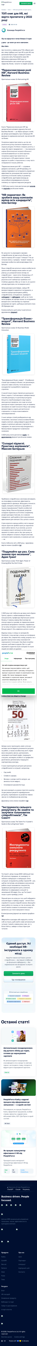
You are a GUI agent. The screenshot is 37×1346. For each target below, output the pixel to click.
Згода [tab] (6, 658)
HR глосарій (5, 1294)
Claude (18, 1189)
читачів (32, 186)
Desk (3, 1272)
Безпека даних (6, 1337)
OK (18, 691)
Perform (4, 1268)
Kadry (3, 1257)
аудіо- (25, 435)
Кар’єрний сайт (24, 1268)
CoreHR (4, 1260)
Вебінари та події (7, 1302)
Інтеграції (21, 1264)
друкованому (7, 437)
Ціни (20, 1257)
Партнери (22, 1260)
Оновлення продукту (8, 1298)
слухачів (6, 188)
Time (3, 1279)
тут (20, 545)
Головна (4, 9)
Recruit (3, 1264)
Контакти (21, 1272)
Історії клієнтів (6, 1309)
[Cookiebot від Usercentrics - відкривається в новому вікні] (26, 653)
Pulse (3, 1276)
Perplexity (26, 1189)
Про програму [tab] (30, 658)
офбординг (16, 297)
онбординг (6, 297)
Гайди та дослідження (9, 1306)
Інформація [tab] (18, 658)
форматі (14, 312)
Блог (9, 9)
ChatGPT (10, 1189)
